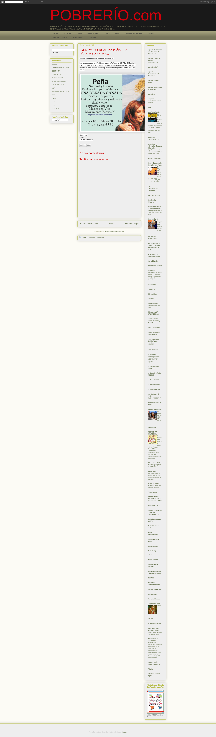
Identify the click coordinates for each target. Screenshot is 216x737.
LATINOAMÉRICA (58, 85)
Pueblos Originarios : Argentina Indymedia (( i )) (155, 512)
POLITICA (55, 109)
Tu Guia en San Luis (155, 623)
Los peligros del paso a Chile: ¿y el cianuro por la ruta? (155, 212)
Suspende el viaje (154, 604)
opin (53, 95)
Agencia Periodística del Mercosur (153, 74)
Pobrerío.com (152, 492)
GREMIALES (56, 74)
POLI (53, 102)
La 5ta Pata (152, 354)
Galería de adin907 (153, 62)
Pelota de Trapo (153, 484)
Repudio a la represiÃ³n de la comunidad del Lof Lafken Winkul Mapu (155, 151)
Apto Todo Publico (154, 112)
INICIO (55, 33)
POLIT (54, 105)
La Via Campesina (154, 389)
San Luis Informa (154, 599)
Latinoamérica (77, 37)
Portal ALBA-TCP (154, 506)
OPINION (55, 98)
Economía (106, 33)
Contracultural (153, 219)
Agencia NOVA (153, 67)
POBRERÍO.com (106, 15)
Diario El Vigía (153, 261)
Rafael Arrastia (153, 560)
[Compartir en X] (85, 145)
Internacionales (92, 33)
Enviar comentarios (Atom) (114, 232)
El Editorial (151, 289)
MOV (53, 88)
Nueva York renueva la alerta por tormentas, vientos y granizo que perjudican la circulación (155, 276)
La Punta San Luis (154, 385)
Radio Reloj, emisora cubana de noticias (154, 553)
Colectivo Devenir (154, 195)
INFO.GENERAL (57, 78)
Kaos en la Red (153, 349)
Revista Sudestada (154, 589)
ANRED (150, 107)
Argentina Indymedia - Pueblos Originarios (155, 146)
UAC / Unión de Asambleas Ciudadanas (153, 641)
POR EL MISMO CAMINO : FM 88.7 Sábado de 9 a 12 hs (155, 499)
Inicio (111, 224)
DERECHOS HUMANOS (60, 67)
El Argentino (152, 284)
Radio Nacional (153, 546)
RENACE (151, 578)
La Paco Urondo (153, 380)
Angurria (151, 99)
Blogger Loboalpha (154, 158)
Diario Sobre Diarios (155, 266)
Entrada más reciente (89, 224)
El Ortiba (151, 299)
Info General (67, 33)
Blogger (124, 732)
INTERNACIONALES (59, 81)
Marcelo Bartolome (154, 409)
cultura (54, 64)
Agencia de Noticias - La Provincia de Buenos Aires (155, 52)
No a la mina (152, 471)
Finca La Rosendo (154, 327)
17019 (159, 605)
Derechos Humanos (60, 37)
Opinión (118, 33)
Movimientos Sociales (134, 33)
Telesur (150, 619)
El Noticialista (152, 294)
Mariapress (152, 427)
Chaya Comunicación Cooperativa (153, 188)
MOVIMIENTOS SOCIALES (61, 91)
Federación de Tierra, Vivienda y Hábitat (154, 321)
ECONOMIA (56, 71)
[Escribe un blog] (83, 145)
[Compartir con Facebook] (87, 145)
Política (79, 33)
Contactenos (91, 37)
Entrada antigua (132, 224)
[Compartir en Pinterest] (90, 145)
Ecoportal (151, 270)
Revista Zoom (153, 594)
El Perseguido (153, 303)
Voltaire (150, 669)
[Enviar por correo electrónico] (80, 145)
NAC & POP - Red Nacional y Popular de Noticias (154, 465)
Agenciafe (151, 94)
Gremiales (150, 33)
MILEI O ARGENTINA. (154, 398)
